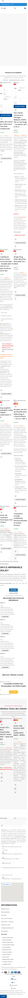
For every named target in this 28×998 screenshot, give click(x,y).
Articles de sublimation (7, 937)
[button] (20, 555)
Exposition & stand (6, 949)
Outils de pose (5, 957)
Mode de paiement (5, 912)
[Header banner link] (13, 1)
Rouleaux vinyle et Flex (7, 942)
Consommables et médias (8, 944)
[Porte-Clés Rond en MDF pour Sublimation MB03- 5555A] (18, 718)
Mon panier (3, 915)
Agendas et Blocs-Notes (7, 959)
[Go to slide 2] (14, 69)
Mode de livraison (5, 908)
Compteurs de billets (7, 961)
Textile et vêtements (7, 940)
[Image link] (11, 826)
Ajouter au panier (20, 106)
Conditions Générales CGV (7, 928)
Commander (5, 616)
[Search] (12, 8)
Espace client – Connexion (7, 921)
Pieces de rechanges (7, 952)
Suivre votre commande (6, 918)
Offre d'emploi (4, 931)
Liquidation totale (6, 964)
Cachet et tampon (6, 954)
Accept (3, 996)
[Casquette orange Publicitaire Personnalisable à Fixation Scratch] (20, 506)
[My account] (14, 8)
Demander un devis (5, 924)
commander (5, 650)
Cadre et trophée (6, 947)
